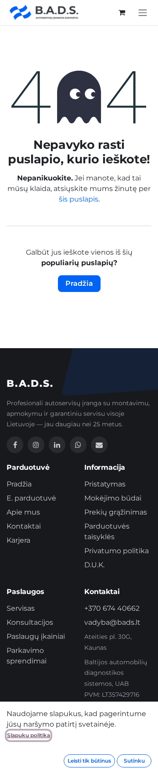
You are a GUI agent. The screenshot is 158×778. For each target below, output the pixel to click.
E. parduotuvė (31, 498)
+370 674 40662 (112, 608)
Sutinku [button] (134, 760)
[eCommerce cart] (121, 12)
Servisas (21, 608)
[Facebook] (15, 444)
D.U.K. (94, 565)
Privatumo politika (116, 551)
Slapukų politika (28, 735)
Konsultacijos (30, 622)
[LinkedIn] (57, 444)
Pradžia (79, 283)
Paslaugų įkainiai (36, 636)
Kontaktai (24, 526)
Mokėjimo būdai (112, 498)
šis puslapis (78, 199)
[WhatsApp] (78, 444)
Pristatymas (105, 484)
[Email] (99, 444)
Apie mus (23, 512)
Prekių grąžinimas (115, 512)
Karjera (18, 540)
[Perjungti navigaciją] (142, 13)
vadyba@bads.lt (112, 622)
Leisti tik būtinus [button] (89, 760)
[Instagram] (36, 444)
